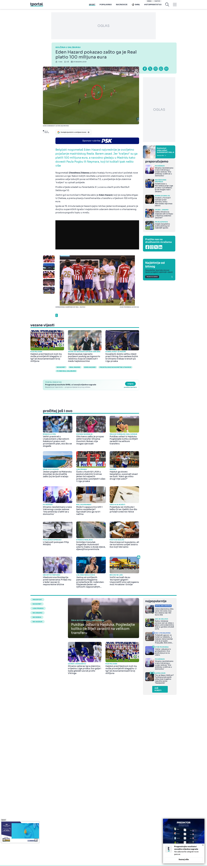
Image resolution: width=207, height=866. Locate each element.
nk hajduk (37, 622)
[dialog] (183, 841)
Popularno (106, 4)
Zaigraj (130, 384)
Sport (92, 4)
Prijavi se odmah (152, 276)
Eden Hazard (90, 367)
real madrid (74, 367)
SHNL (137, 4)
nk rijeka (37, 617)
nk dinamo (37, 613)
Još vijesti (157, 689)
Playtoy (157, 1)
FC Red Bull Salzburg (66, 371)
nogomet (61, 367)
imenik (149, 1)
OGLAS (103, 26)
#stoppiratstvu (153, 4)
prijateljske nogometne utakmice (115, 367)
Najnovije (121, 4)
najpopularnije (155, 601)
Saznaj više (184, 859)
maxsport (37, 599)
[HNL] (159, 151)
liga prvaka (38, 608)
